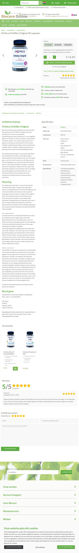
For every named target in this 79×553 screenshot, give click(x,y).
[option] (19, 55)
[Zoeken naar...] (41, 3)
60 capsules (58, 44)
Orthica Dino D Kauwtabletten (8, 353)
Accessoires (30, 113)
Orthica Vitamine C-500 (30, 353)
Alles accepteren (66, 547)
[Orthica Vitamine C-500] (29, 339)
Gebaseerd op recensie (67, 78)
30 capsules (48, 44)
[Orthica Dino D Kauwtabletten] (10, 339)
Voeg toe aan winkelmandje (61, 62)
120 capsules (67, 44)
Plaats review (10, 449)
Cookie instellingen (13, 547)
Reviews (38, 113)
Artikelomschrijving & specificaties (13, 113)
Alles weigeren (40, 547)
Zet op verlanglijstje (60, 67)
